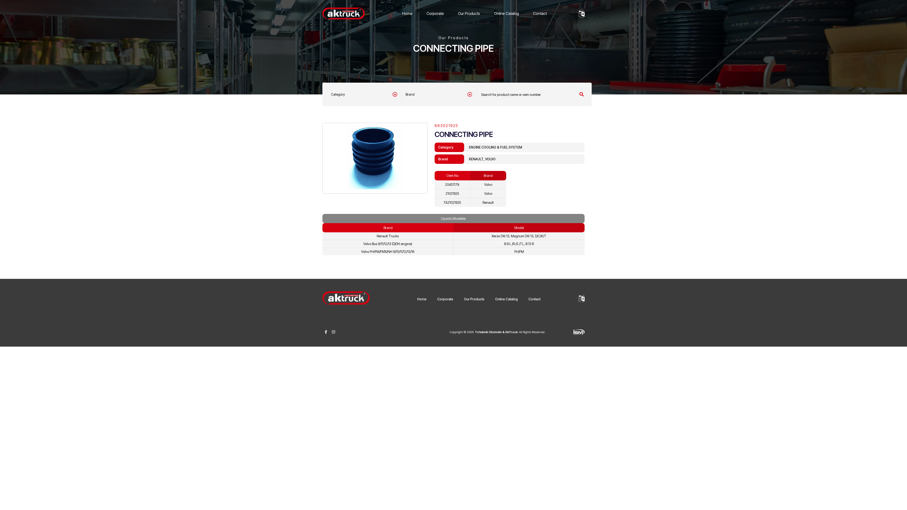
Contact (540, 13)
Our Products (469, 13)
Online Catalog (506, 13)
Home (407, 13)
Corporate (435, 13)
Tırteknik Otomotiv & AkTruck (496, 332)
